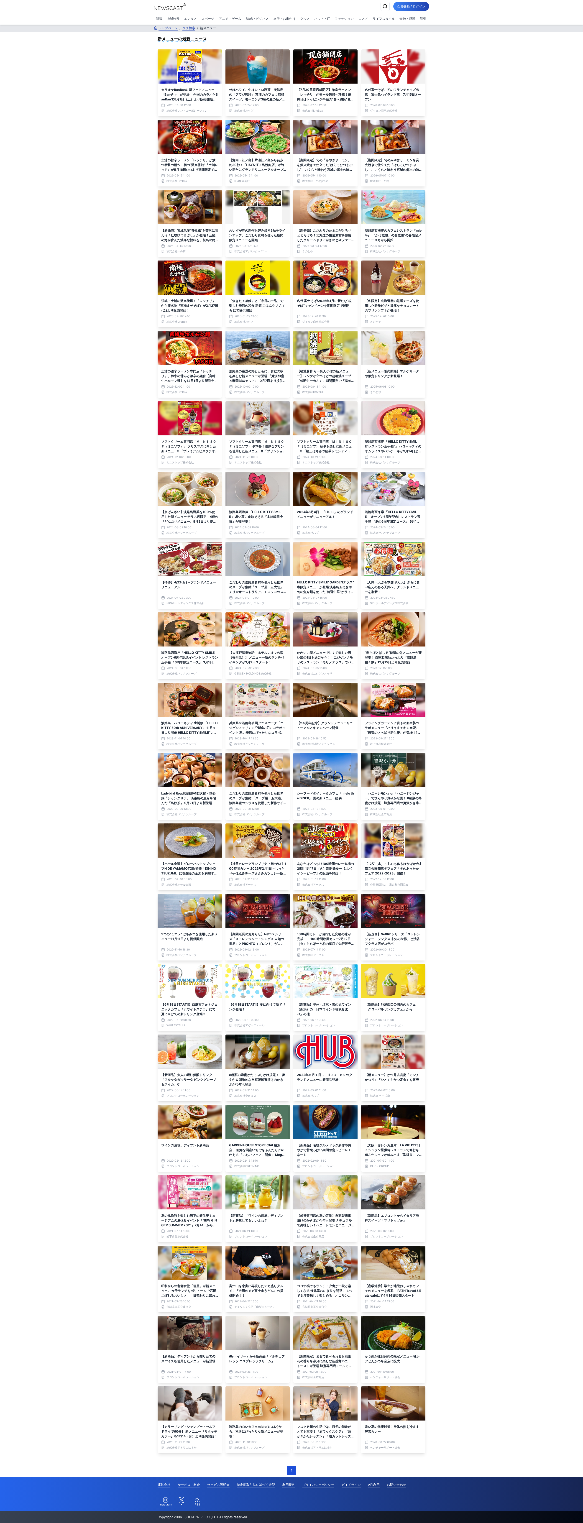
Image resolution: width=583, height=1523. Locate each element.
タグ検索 (188, 28)
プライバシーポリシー (318, 1485)
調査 (423, 18)
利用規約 (288, 1485)
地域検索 (173, 18)
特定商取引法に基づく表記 (256, 1485)
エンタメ (190, 18)
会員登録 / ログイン (411, 6)
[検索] (385, 6)
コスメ (363, 18)
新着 (159, 18)
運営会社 (164, 1485)
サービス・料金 (189, 1485)
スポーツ (207, 18)
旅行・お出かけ (284, 18)
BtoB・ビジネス (257, 18)
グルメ (305, 18)
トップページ (168, 28)
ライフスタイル (384, 18)
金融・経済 (407, 18)
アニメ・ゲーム (230, 18)
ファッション (344, 18)
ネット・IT (322, 18)
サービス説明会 (218, 1485)
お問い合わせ (396, 1485)
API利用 (374, 1485)
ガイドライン (351, 1485)
